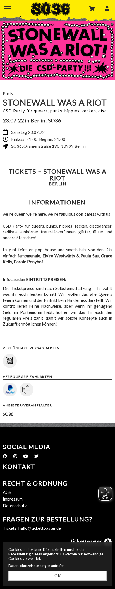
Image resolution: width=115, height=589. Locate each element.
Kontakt (19, 466)
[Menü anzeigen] (7, 8)
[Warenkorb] (92, 8)
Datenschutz (15, 505)
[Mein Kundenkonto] (107, 8)
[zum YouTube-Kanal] (25, 456)
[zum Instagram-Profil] (15, 456)
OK (57, 575)
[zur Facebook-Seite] (5, 456)
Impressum (13, 498)
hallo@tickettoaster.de (39, 528)
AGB (7, 492)
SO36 (50, 9)
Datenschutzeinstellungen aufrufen (36, 565)
